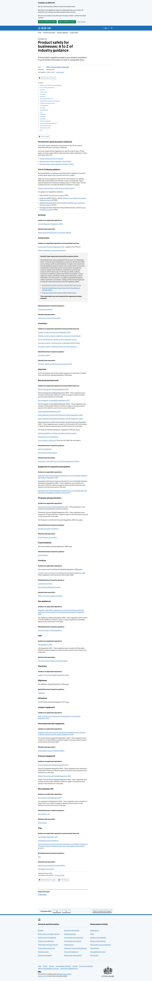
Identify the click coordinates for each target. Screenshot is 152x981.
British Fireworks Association (47, 537)
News (92, 934)
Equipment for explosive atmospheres (50, 101)
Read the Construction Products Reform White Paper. (59, 293)
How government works (98, 952)
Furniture (42, 107)
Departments (94, 930)
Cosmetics (43, 94)
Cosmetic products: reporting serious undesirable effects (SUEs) (59, 343)
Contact (75, 966)
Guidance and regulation (98, 937)
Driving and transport (45, 955)
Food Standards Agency (56, 195)
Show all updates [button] (59, 875)
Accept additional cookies (47, 22)
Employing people (70, 934)
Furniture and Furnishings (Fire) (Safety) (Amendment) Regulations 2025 (61, 573)
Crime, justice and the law (46, 948)
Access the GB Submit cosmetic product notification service (57, 339)
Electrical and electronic (46, 98)
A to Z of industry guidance (47, 87)
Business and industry (49, 32)
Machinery (43, 114)
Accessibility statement (63, 966)
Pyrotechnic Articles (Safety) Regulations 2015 (53, 507)
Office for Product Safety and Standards (57, 67)
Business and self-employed (47, 937)
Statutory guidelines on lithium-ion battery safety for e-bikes (57, 433)
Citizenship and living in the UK (48, 945)
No (68, 911)
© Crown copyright (108, 976)
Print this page (45, 136)
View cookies (81, 21)
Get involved (94, 955)
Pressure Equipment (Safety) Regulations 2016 (53, 765)
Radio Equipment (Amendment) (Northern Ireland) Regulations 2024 (60, 415)
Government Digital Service (69, 968)
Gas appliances (44, 110)
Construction (43, 92)
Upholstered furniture (45, 584)
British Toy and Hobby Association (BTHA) (51, 865)
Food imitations (44, 105)
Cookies (51, 966)
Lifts (41, 112)
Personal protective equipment (48, 123)
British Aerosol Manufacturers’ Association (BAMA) (54, 233)
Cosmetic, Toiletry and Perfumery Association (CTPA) (55, 364)
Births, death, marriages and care (49, 934)
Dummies (42, 96)
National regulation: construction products (52, 250)
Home (39, 32)
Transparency (94, 948)
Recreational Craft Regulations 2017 (49, 798)
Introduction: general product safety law (51, 85)
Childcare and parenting (46, 941)
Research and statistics (98, 941)
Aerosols (42, 89)
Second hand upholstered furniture (49, 587)
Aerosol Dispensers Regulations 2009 (50, 224)
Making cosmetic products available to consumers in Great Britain (59, 336)
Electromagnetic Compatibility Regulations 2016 (53, 400)
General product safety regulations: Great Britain (55, 161)
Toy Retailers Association (46, 869)
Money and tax (69, 945)
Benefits (40, 930)
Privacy (45, 966)
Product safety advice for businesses (51, 159)
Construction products (45, 309)
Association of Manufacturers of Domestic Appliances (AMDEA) (58, 461)
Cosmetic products (44, 355)
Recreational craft (45, 128)
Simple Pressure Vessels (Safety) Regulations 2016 (54, 776)
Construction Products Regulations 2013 (51, 247)
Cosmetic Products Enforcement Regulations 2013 (54, 332)
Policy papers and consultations (100, 945)
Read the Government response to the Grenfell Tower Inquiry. (61, 285)
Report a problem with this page (102, 911)
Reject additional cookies (67, 22)
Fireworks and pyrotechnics (47, 103)
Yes (58, 911)
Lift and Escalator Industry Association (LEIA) (52, 661)
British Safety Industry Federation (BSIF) (51, 751)
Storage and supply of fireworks (48, 529)
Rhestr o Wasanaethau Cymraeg (48, 968)
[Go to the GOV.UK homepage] (44, 28)
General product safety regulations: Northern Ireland (57, 164)
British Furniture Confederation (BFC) (50, 596)
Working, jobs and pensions (73, 955)
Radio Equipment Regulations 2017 (49, 411)
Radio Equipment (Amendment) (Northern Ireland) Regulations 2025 (60, 419)
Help (39, 966)
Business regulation (62, 32)
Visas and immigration (71, 952)
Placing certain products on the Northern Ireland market (56, 188)
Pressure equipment (45, 125)
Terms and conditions (86, 966)
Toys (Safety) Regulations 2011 (48, 837)
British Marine (42, 823)
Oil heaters (43, 119)
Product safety (74, 32)
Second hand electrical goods (47, 453)
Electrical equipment (44, 449)
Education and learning (71, 930)
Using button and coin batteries (48, 437)
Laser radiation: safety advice (47, 440)
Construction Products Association (49, 318)
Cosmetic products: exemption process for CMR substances (57, 347)
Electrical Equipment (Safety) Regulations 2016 (53, 389)
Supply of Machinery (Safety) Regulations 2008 (53, 675)
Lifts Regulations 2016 (45, 645)
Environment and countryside (73, 937)
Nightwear (43, 116)
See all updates (60, 72)
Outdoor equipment (45, 121)
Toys (41, 130)
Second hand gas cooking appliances (50, 630)
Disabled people (43, 952)
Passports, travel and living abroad (75, 948)
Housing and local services (72, 941)
